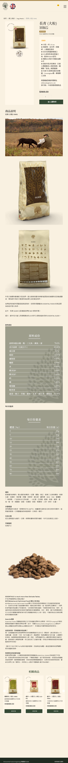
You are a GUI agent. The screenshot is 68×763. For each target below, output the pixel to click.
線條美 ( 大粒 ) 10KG (11, 696)
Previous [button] (4, 691)
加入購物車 (52, 102)
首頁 (5, 18)
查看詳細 (13, 711)
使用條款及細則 (59, 761)
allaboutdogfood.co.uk (48, 83)
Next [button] (63, 691)
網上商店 (12, 18)
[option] (12, 694)
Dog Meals (20, 18)
